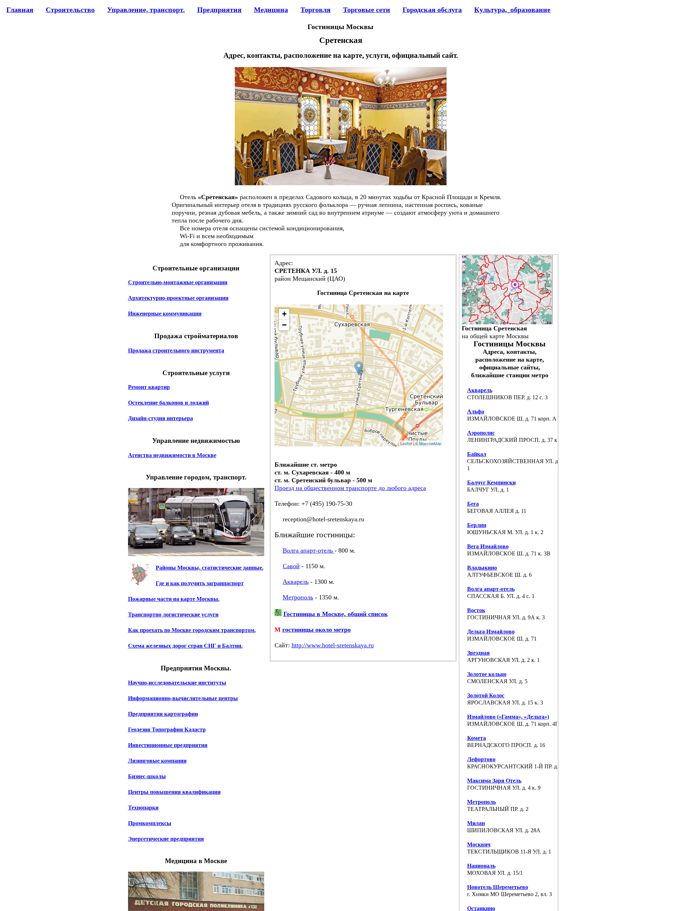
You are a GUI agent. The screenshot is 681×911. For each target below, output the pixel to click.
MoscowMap (430, 443)
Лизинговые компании (157, 760)
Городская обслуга (432, 9)
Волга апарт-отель (308, 550)
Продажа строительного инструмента (176, 350)
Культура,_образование (512, 9)
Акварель (296, 581)
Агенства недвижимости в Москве (172, 455)
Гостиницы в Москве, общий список (335, 614)
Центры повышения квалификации (174, 792)
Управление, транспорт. (146, 9)
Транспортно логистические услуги (173, 614)
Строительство (70, 9)
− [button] (284, 324)
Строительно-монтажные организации (177, 282)
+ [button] (284, 313)
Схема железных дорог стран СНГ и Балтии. (185, 646)
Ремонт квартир (149, 387)
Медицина (271, 9)
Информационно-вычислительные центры (183, 698)
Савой (291, 566)
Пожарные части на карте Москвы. (174, 599)
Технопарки (143, 807)
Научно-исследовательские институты (177, 682)
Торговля (315, 9)
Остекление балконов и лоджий (168, 403)
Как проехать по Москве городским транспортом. (192, 630)
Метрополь (298, 597)
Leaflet (406, 443)
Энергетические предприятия (166, 838)
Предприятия (219, 9)
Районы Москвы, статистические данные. (210, 568)
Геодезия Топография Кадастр (167, 729)
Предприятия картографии (163, 713)
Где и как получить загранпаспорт (200, 583)
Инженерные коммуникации (164, 314)
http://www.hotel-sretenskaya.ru (333, 645)
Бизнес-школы (147, 776)
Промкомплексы (149, 823)
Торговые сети (366, 9)
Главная (19, 9)
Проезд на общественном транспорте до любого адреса (350, 488)
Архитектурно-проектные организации (178, 298)
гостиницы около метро (316, 629)
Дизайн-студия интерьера (160, 418)
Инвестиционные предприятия (167, 745)
